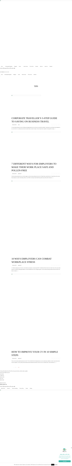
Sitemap (31, 388)
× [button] (71, 448)
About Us (41, 66)
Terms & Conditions (15, 388)
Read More (56, 464)
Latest (2, 66)
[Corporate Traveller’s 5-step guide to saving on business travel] (52, 125)
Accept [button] (53, 464)
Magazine (15, 66)
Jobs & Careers (26, 66)
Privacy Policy (22, 388)
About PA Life (3, 388)
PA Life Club (31, 66)
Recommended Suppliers (8, 66)
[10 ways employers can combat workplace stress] (52, 265)
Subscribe (51, 66)
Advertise (36, 66)
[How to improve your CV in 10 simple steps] (52, 358)
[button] (36, 69)
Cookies (27, 388)
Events (20, 66)
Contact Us (46, 66)
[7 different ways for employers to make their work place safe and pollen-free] (52, 173)
